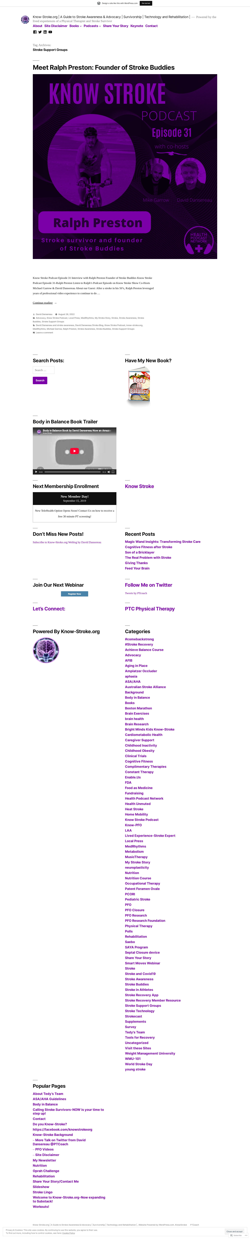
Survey (130, 1027)
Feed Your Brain (137, 568)
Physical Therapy (138, 926)
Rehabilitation (136, 936)
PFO (128, 905)
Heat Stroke (134, 809)
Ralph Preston (69, 329)
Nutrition (132, 873)
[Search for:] (43, 370)
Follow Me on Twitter (148, 585)
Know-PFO (133, 825)
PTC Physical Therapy (150, 609)
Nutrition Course (138, 878)
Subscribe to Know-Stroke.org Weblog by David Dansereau (67, 542)
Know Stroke (139, 486)
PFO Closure (134, 910)
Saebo (130, 942)
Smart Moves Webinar (142, 963)
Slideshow (41, 1187)
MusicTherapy (136, 857)
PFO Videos (44, 1149)
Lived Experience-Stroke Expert (150, 836)
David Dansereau (44, 314)
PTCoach (194, 1225)
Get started (146, 3)
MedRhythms (87, 318)
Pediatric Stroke (137, 899)
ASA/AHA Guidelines (49, 1099)
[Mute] (109, 472)
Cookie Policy (68, 1233)
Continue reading (43, 303)
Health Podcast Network (144, 798)
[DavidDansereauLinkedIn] (45, 32)
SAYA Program (136, 947)
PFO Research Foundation (145, 921)
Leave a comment (44, 332)
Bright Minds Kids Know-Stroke (149, 729)
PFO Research (136, 915)
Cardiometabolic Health (143, 735)
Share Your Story (115, 26)
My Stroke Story (102, 318)
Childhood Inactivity (141, 745)
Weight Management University (150, 1053)
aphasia (131, 676)
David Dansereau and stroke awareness (55, 325)
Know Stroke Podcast (57, 318)
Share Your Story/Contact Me (56, 1181)
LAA (128, 830)
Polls (129, 931)
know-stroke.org (134, 325)
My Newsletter (44, 1160)
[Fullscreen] (113, 472)
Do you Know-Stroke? (50, 1124)
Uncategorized (136, 1043)
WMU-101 (133, 1059)
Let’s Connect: (49, 609)
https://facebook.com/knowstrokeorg (62, 1129)
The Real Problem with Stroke (148, 558)
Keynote (136, 26)
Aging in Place (136, 666)
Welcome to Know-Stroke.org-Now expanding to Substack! (69, 1199)
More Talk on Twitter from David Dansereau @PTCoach (59, 1142)
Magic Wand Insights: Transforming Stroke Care (163, 542)
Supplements (135, 1021)
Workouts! (41, 1207)
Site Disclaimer (55, 26)
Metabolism (134, 852)
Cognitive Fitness (139, 761)
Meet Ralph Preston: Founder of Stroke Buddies (104, 67)
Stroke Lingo (42, 1192)
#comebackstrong (139, 639)
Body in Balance (137, 697)
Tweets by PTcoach (136, 593)
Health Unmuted (138, 804)
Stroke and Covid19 (140, 974)
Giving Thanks (136, 563)
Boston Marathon (138, 708)
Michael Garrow (54, 329)
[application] (74, 451)
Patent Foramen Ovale (142, 889)
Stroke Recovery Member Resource (153, 1000)
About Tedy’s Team (48, 1094)
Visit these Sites (138, 1048)
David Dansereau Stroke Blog (89, 325)
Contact (151, 26)
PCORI (130, 894)
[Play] (36, 472)
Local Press (74, 318)
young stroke (135, 1069)
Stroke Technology (140, 1011)
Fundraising (134, 793)
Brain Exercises (137, 713)
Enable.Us (133, 777)
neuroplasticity (137, 867)
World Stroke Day (138, 1064)
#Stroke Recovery (139, 644)
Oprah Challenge (46, 1171)
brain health (134, 719)
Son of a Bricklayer (139, 552)
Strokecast (133, 1016)
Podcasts (91, 26)
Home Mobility (136, 814)
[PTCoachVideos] (50, 32)
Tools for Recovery (140, 1037)
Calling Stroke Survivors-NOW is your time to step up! (68, 1112)
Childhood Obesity (140, 751)
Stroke (114, 318)
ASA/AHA (133, 682)
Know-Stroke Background (53, 1135)
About (37, 26)
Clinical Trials (135, 756)
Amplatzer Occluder (141, 671)
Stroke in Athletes (139, 990)
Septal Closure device (142, 952)
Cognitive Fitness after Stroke (148, 547)
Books (130, 703)
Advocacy (41, 318)
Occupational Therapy (142, 883)
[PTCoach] (40, 32)
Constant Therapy (139, 772)
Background (134, 692)
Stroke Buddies (103, 329)
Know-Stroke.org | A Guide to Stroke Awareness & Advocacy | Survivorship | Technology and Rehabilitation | (112, 17)
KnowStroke (181, 1225)
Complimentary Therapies (145, 767)
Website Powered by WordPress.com (156, 1225)
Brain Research (137, 724)
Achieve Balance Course (144, 650)
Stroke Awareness (127, 318)
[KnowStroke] (35, 32)
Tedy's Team (135, 1032)
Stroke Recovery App (141, 995)
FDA (128, 782)
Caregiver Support (139, 740)
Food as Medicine (139, 788)
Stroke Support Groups (53, 321)
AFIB (128, 660)
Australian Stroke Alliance (145, 687)
